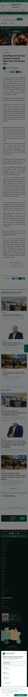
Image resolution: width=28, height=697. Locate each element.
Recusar (7, 695)
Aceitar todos (21, 695)
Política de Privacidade (13, 691)
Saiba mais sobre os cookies (8, 692)
